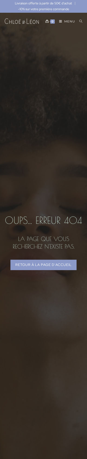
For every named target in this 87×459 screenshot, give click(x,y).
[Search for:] (79, 21)
